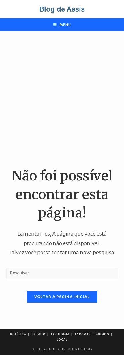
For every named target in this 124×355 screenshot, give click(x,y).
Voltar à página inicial (62, 296)
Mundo (102, 334)
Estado (39, 334)
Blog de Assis (62, 9)
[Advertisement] (62, 99)
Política (18, 334)
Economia (60, 334)
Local (62, 339)
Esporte (83, 334)
